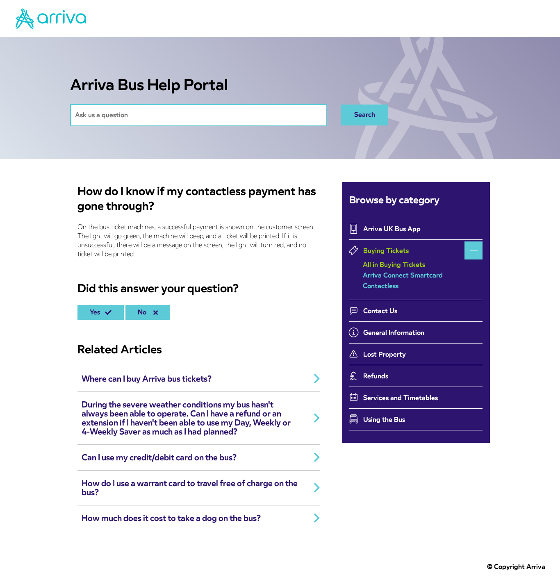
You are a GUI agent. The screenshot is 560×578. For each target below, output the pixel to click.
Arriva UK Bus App (392, 229)
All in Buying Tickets (394, 264)
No (144, 312)
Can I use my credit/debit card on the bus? (159, 457)
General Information (393, 332)
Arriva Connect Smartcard (403, 275)
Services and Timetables (400, 398)
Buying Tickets (386, 250)
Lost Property (384, 354)
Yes (96, 312)
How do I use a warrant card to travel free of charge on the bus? (190, 488)
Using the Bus (384, 419)
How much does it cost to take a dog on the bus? (171, 518)
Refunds (375, 376)
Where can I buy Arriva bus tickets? (147, 378)
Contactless (380, 286)
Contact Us (380, 311)
